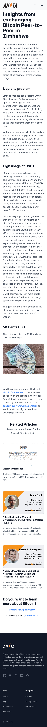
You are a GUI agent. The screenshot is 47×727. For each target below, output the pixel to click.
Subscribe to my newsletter (21, 610)
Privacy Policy (31, 702)
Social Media (8, 706)
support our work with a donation (20, 406)
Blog (4, 702)
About (5, 697)
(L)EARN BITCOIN (31, 615)
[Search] (35, 5)
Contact (28, 697)
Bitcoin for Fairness (13, 392)
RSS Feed (6, 711)
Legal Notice (30, 706)
